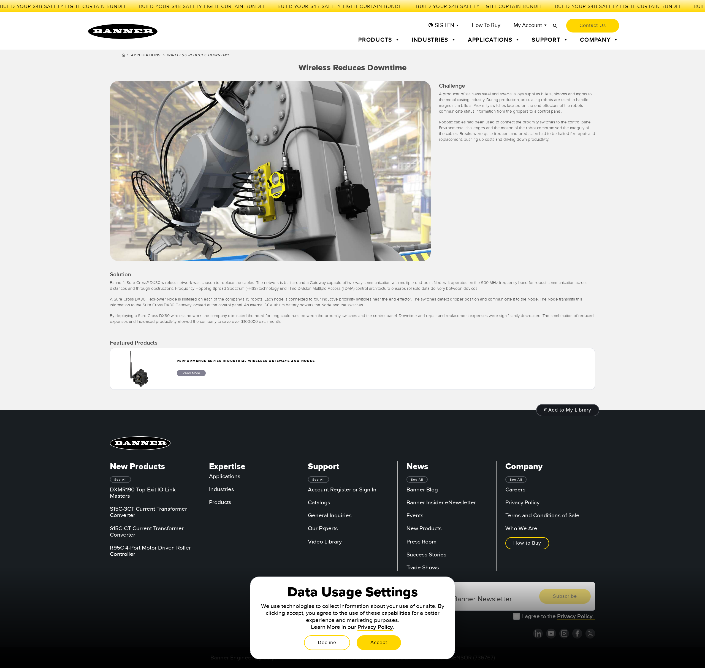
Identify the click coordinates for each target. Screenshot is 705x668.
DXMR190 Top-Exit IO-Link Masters (143, 492)
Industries (221, 489)
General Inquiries (330, 515)
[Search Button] (555, 25)
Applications (146, 55)
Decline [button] (327, 642)
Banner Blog (422, 489)
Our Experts (323, 528)
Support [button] (547, 39)
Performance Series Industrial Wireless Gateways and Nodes (246, 361)
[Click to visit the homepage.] (123, 31)
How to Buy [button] (527, 543)
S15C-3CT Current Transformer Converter (148, 512)
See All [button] (120, 480)
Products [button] (376, 39)
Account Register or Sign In (342, 489)
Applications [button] (491, 39)
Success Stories (426, 554)
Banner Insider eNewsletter (441, 502)
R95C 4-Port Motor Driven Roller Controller (150, 551)
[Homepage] (123, 56)
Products (220, 502)
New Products (424, 528)
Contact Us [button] (592, 25)
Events (415, 515)
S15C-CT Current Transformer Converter (147, 531)
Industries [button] (431, 39)
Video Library (325, 541)
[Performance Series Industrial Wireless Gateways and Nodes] (139, 369)
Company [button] (596, 39)
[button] (568, 410)
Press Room (421, 541)
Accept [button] (378, 642)
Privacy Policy (522, 502)
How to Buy (486, 25)
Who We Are (521, 528)
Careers (515, 489)
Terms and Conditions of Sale (542, 515)
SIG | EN (444, 25)
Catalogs (319, 502)
